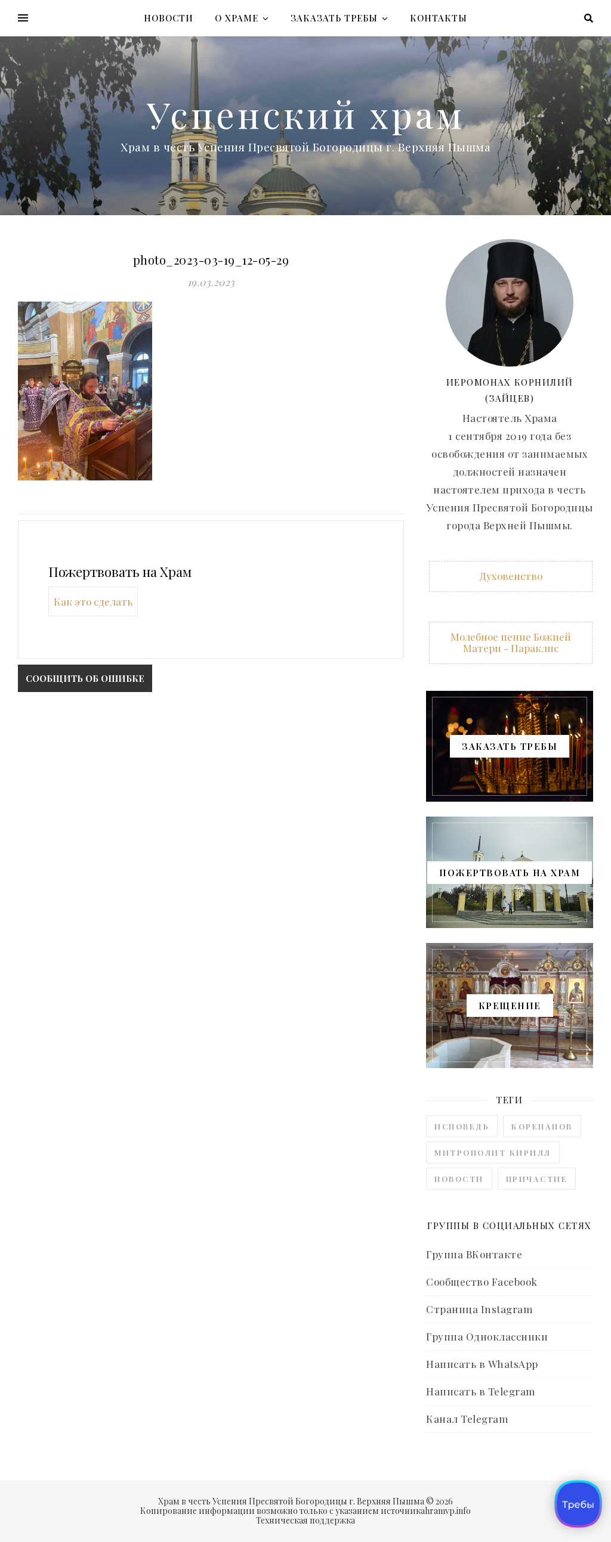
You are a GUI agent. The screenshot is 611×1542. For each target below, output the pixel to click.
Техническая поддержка (305, 1520)
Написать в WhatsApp (482, 1363)
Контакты (438, 18)
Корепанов (542, 1126)
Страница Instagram (479, 1308)
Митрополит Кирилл (492, 1152)
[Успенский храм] (305, 125)
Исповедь (461, 1126)
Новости (168, 18)
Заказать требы (334, 18)
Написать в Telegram (481, 1391)
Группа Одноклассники (487, 1336)
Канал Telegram (467, 1418)
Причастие (537, 1179)
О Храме (236, 18)
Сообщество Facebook (482, 1281)
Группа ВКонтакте (474, 1254)
